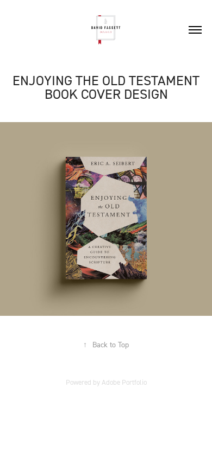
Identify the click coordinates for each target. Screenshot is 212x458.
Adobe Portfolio (124, 382)
